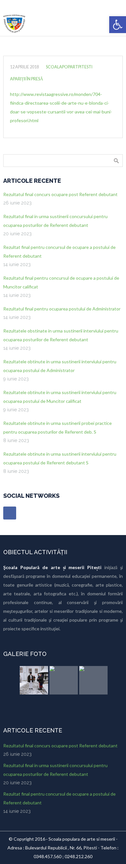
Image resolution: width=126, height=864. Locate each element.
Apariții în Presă (26, 78)
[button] (117, 24)
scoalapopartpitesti (69, 66)
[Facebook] (9, 513)
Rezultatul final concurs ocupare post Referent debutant (60, 194)
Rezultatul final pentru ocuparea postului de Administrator (62, 308)
